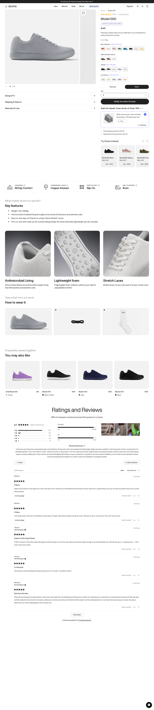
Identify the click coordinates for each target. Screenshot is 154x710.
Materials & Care (12, 108)
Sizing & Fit (10, 95)
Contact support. (84, 620)
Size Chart (143, 125)
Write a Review (124, 14)
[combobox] (121, 121)
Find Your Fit (94, 6)
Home (103, 10)
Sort (122, 470)
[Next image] (10, 86)
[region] (120, 429)
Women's (113, 87)
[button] (32, 430)
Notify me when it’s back (125, 101)
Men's (137, 87)
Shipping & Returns (13, 102)
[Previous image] (6, 86)
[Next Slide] (138, 429)
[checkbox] (125, 119)
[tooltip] (84, 446)
